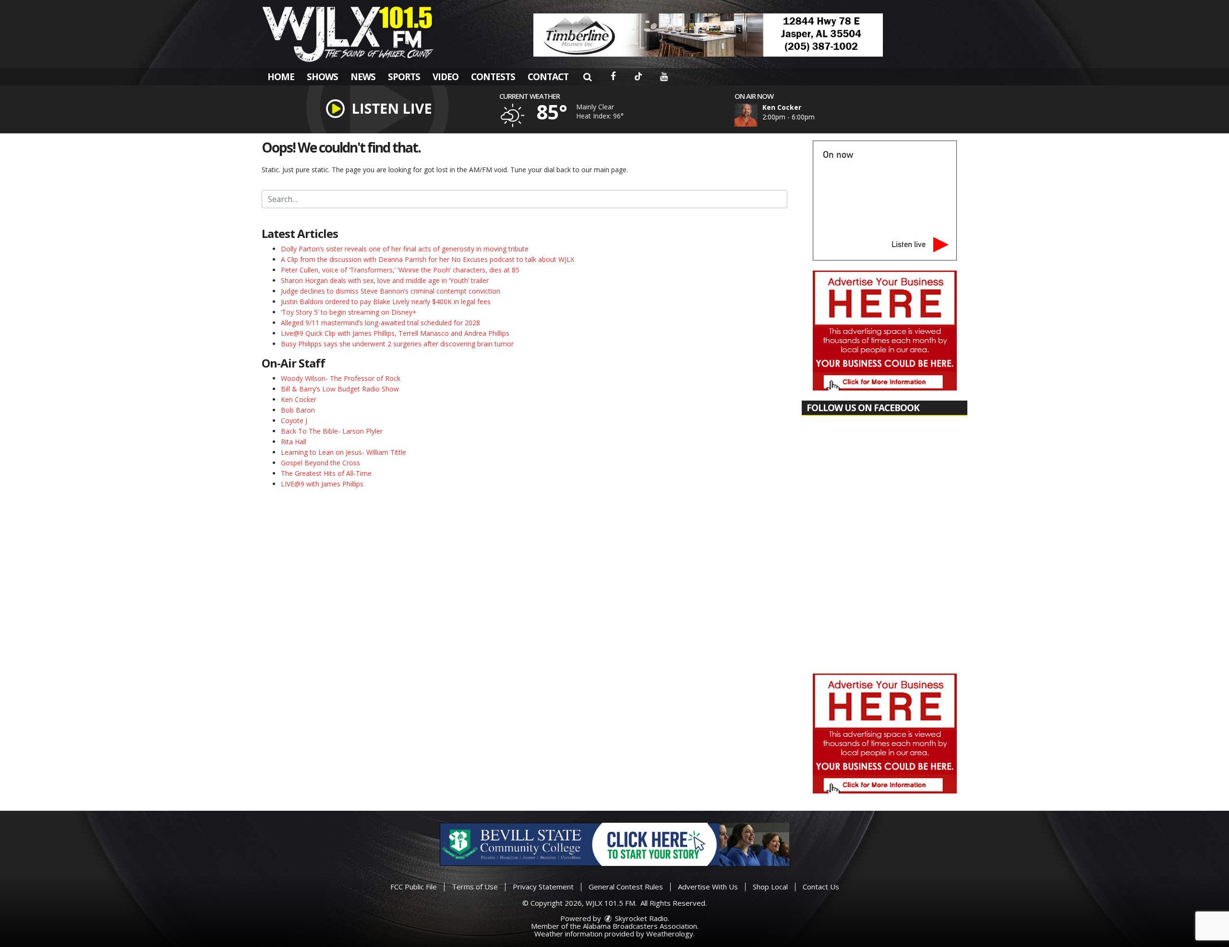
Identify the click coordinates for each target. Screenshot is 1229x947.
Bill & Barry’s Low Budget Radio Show (340, 388)
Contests (493, 77)
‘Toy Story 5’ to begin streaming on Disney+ (349, 312)
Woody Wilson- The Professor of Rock (340, 378)
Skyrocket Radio (640, 918)
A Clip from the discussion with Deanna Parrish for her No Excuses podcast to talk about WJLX (427, 259)
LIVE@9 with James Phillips (322, 483)
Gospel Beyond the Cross (320, 462)
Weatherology (669, 933)
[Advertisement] (708, 35)
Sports (404, 77)
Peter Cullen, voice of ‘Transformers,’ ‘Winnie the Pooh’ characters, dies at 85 (400, 269)
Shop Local (770, 886)
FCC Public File (413, 886)
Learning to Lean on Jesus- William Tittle (343, 452)
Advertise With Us (708, 886)
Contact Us (821, 886)
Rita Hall (293, 441)
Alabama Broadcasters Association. (641, 926)
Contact (548, 77)
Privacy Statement (543, 886)
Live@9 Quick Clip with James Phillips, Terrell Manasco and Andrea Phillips (395, 333)
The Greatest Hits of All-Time (326, 473)
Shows (322, 77)
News (362, 77)
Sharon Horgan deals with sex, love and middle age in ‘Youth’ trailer (385, 280)
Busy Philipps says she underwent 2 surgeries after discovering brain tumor (397, 343)
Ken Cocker (298, 399)
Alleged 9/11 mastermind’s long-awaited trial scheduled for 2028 (380, 322)
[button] (587, 77)
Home (280, 77)
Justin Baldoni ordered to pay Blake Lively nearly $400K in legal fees (386, 301)
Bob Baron (298, 409)
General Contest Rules (626, 886)
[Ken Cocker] (757, 115)
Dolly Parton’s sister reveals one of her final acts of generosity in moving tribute (405, 248)
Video (445, 77)
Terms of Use (475, 886)
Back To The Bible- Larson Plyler (332, 431)
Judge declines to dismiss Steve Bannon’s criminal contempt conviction (390, 291)
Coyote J (294, 420)
